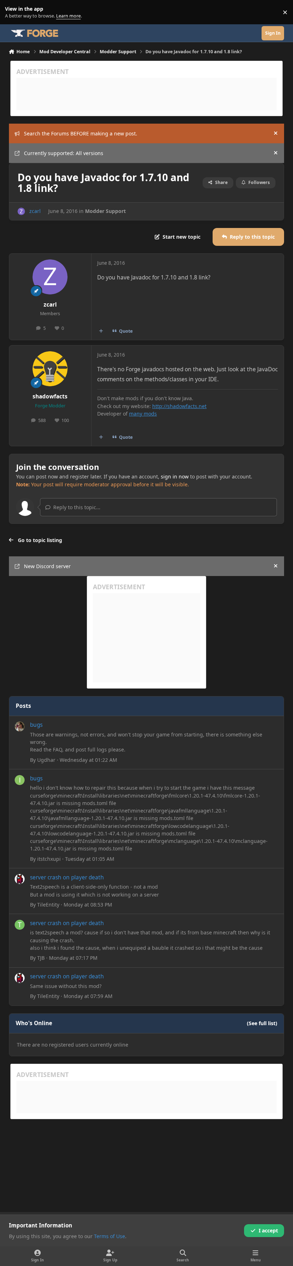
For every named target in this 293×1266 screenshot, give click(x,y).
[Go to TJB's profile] (20, 925)
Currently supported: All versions (63, 153)
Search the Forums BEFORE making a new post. (80, 133)
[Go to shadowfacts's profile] (50, 368)
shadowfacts (50, 396)
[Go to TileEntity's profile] (20, 879)
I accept (268, 1230)
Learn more (14, 12)
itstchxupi (49, 858)
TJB (41, 957)
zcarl (35, 211)
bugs (36, 725)
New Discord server (47, 566)
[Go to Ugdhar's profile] (20, 726)
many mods (143, 413)
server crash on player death (67, 877)
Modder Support (105, 211)
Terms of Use (109, 1236)
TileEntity (48, 904)
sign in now (175, 476)
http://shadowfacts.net (179, 406)
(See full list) (262, 1023)
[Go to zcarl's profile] (21, 211)
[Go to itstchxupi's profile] (20, 780)
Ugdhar (46, 759)
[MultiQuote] (101, 331)
